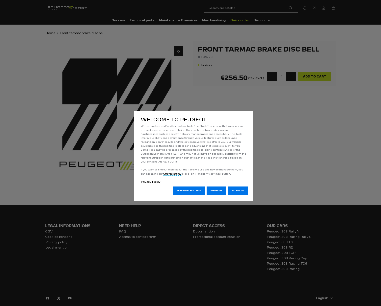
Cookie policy (172, 173)
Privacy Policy (150, 181)
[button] (189, 190)
